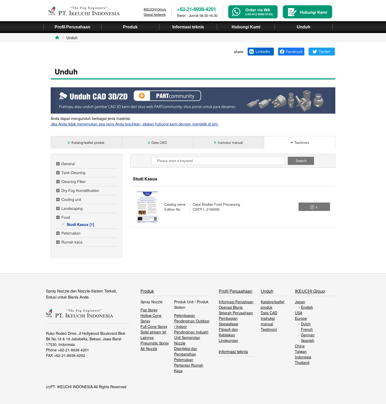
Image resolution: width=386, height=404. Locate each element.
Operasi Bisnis (231, 307)
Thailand (302, 362)
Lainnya (147, 337)
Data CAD (269, 312)
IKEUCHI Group (310, 291)
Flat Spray (149, 309)
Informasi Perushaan (236, 301)
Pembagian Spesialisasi (228, 321)
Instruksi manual (268, 321)
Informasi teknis (233, 352)
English (307, 307)
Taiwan (301, 351)
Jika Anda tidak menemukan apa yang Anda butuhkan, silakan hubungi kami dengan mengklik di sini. (134, 124)
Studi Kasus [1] (80, 224)
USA (298, 312)
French (307, 329)
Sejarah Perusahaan (236, 312)
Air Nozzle (148, 348)
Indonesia (303, 357)
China (300, 346)
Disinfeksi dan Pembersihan (185, 351)
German (308, 334)
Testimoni (269, 329)
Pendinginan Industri (191, 332)
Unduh (267, 291)
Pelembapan (184, 315)
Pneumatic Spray (154, 343)
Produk (147, 291)
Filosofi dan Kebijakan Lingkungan (228, 335)
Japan (300, 301)
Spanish (307, 340)
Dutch (306, 323)
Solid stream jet (153, 332)
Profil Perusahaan (235, 291)
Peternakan (183, 359)
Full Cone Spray (153, 326)
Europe (301, 318)
